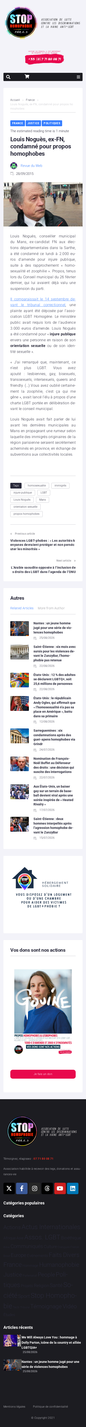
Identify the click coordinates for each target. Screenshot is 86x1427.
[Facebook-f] (22, 1188)
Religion (41, 1285)
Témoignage (46, 1306)
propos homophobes (26, 513)
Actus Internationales (51, 1227)
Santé (56, 1285)
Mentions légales (14, 1406)
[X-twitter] (9, 1188)
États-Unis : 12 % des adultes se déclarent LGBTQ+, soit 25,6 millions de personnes (54, 679)
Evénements (37, 1255)
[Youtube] (60, 1188)
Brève (6, 1247)
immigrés (60, 485)
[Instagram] (34, 1188)
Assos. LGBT (42, 1237)
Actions (12, 1227)
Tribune (25, 1307)
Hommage (30, 1266)
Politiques (52, 123)
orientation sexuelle (25, 506)
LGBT (44, 492)
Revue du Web (31, 166)
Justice (33, 123)
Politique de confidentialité (50, 1406)
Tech (16, 1307)
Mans (42, 499)
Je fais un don (43, 1074)
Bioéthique (71, 1237)
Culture (50, 1246)
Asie (20, 1238)
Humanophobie (59, 1264)
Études (9, 1314)
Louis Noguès (22, 499)
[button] (78, 77)
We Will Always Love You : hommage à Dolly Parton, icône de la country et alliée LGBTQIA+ (51, 1342)
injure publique (23, 492)
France (30, 100)
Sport (24, 1296)
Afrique (9, 1238)
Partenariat (30, 1275)
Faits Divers (64, 1254)
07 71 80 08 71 (43, 1158)
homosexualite (37, 485)
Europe (18, 1255)
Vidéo (70, 1306)
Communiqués (27, 1246)
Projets (27, 1286)
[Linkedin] (72, 1188)
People (46, 1274)
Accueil (15, 100)
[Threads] (47, 1188)
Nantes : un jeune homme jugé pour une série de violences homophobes (52, 627)
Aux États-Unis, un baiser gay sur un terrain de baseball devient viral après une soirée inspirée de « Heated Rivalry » (53, 795)
